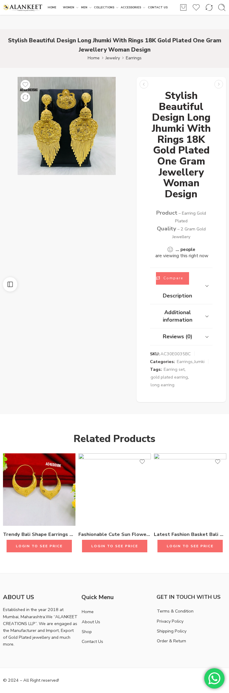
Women (68, 7)
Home (94, 58)
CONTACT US (158, 7)
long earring (162, 385)
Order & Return (171, 641)
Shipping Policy (171, 631)
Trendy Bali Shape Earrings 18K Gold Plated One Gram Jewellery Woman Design (39, 534)
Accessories (131, 7)
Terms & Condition (175, 611)
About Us (91, 622)
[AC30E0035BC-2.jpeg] (67, 126)
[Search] (222, 7)
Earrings (134, 58)
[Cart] (183, 7)
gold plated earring (169, 377)
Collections (104, 7)
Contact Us (92, 641)
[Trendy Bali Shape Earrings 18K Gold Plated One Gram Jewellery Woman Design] (39, 489)
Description (177, 295)
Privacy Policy (170, 621)
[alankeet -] (23, 7)
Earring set (174, 369)
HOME (52, 7)
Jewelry (113, 58)
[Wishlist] (25, 84)
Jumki (199, 362)
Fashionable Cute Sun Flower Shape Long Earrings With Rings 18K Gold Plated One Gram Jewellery (114, 534)
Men (84, 7)
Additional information (177, 316)
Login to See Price (39, 546)
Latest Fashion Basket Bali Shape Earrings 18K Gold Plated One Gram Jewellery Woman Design (190, 534)
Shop (87, 632)
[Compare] (25, 97)
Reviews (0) (177, 336)
